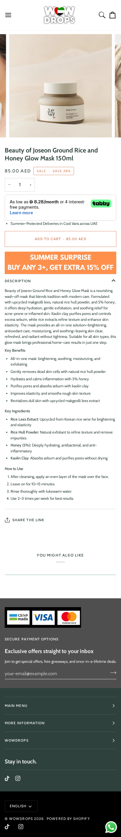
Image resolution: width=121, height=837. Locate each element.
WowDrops (21, 819)
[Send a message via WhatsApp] (111, 827)
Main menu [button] (16, 706)
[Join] (111, 672)
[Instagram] (18, 778)
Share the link (28, 520)
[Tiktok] (7, 778)
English (18, 806)
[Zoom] (20, 126)
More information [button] (25, 723)
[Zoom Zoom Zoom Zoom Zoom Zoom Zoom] (60, 85)
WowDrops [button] (16, 740)
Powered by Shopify (68, 819)
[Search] (102, 15)
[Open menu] (10, 15)
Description (18, 281)
